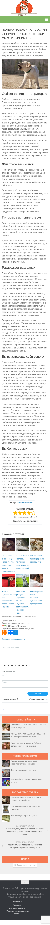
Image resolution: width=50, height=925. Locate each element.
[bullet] (23, 665)
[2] (5, 626)
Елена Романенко (25, 502)
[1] (3, 626)
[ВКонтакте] (10, 632)
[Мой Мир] (15, 632)
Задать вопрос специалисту (13, 639)
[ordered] (19, 665)
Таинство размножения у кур (23, 770)
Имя (4, 675)
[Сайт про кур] (25, 8)
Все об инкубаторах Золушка (24, 815)
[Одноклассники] (4, 632)
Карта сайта (17, 901)
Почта (5, 682)
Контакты (16, 905)
